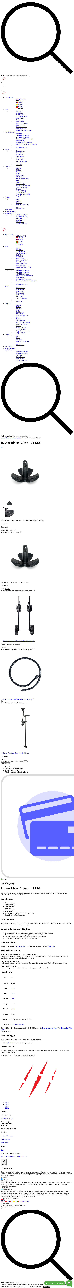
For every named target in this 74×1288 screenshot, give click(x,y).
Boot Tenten (20, 121)
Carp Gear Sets (20, 196)
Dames (18, 201)
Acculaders (19, 159)
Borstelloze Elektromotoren (24, 139)
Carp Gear (8, 166)
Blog (2, 1150)
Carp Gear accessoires (23, 194)
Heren (18, 199)
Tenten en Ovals (21, 192)
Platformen (19, 120)
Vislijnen (19, 172)
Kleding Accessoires (22, 204)
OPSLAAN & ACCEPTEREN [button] (10, 1198)
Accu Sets (19, 165)
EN (4, 1202)
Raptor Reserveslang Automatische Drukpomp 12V (16, 649)
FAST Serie (19, 113)
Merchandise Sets (21, 223)
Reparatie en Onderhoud (23, 130)
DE (8, 1202)
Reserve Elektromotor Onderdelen (26, 144)
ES (16, 1202)
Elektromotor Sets (21, 147)
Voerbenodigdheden (22, 178)
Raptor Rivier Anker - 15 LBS (10, 532)
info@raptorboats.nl (7, 1118)
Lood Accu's (20, 153)
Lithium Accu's (20, 151)
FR (12, 1202)
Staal (12, 998)
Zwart (12, 993)
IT (20, 1202)
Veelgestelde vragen (7, 1136)
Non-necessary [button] (5, 1188)
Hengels (18, 168)
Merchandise (8, 210)
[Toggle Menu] (1, 82)
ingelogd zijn (10, 1043)
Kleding (7, 197)
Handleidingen (5, 1139)
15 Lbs (13, 988)
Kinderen (19, 203)
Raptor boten (51, 946)
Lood (17, 173)
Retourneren (4, 1142)
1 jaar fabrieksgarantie (17, 1024)
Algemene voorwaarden (8, 1156)
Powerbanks (20, 154)
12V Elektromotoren (22, 134)
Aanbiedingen (9, 213)
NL (4, 1200)
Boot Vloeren (20, 125)
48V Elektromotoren (22, 137)
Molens (18, 170)
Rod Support (20, 175)
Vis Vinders (19, 177)
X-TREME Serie (21, 116)
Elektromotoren (9, 132)
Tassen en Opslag (21, 187)
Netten (18, 182)
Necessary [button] (4, 1177)
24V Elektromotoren (22, 135)
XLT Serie (19, 111)
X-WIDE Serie (20, 115)
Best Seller (64, 1028)
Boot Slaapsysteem (22, 123)
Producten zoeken (6, 75)
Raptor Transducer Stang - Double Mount (13, 703)
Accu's (7, 149)
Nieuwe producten (10, 211)
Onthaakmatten (20, 184)
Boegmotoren (20, 140)
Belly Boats (19, 118)
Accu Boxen (20, 158)
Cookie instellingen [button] (35, 1286)
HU (24, 1202)
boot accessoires (20, 946)
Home (3, 438)
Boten (6, 109)
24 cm (12, 1009)
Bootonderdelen (21, 128)
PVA (17, 180)
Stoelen (18, 189)
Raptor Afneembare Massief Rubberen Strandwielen (17, 591)
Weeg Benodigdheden (23, 185)
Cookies (24, 1156)
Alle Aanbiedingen (22, 215)
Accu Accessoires (21, 161)
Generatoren (20, 156)
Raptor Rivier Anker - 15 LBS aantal (12, 761)
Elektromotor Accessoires (24, 142)
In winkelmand (6, 763)
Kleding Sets (20, 208)
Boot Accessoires (21, 127)
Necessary (6, 1179)
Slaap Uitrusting (21, 191)
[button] (2, 447)
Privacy (18, 1156)
